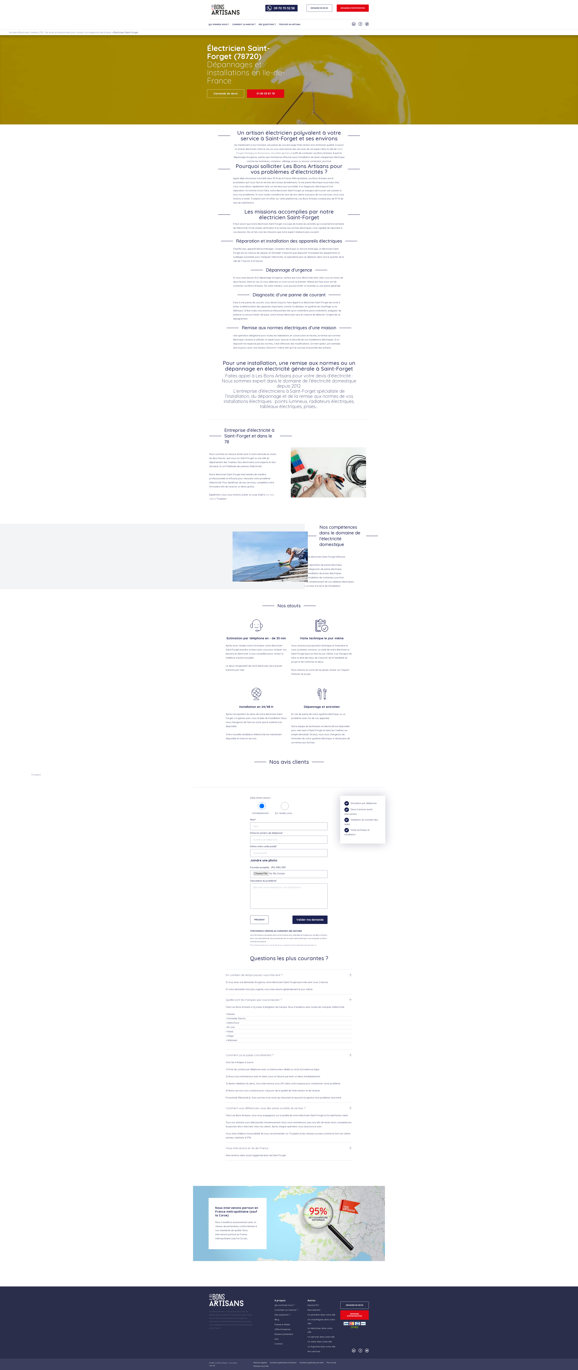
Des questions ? (267, 24)
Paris (287, 153)
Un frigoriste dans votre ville (321, 1346)
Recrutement (314, 1310)
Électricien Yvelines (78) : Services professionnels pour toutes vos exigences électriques (65, 32)
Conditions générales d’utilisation (283, 1362)
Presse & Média (282, 1324)
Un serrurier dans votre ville (321, 1336)
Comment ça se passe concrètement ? (249, 1055)
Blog (277, 1319)
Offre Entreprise (282, 1329)
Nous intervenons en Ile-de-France (247, 1148)
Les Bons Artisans (221, 1363)
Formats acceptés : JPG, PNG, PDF (268, 867)
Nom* (253, 819)
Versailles (276, 153)
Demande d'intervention (353, 8)
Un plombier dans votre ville (321, 1314)
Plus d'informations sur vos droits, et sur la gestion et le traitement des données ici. (283, 945)
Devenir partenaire (284, 1334)
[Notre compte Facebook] (360, 24)
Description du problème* (263, 880)
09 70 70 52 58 (284, 8)
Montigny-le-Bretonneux (257, 153)
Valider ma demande (310, 919)
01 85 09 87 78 (266, 93)
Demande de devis (226, 93)
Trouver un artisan (289, 24)
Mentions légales (260, 1362)
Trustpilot (36, 774)
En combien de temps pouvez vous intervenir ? (254, 975)
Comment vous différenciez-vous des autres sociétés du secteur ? (265, 1108)
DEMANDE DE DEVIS (319, 8)
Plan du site (331, 1362)
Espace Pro (313, 1305)
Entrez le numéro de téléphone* (266, 833)
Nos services (314, 1351)
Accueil (12, 32)
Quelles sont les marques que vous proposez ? (254, 1000)
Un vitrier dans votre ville (320, 1341)
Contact (279, 1343)
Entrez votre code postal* (263, 846)
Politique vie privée (260, 1366)
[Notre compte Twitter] (367, 24)
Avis (276, 1339)
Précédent (259, 920)
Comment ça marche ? (244, 24)
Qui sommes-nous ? (218, 24)
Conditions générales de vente (312, 1362)
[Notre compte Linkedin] (354, 24)
